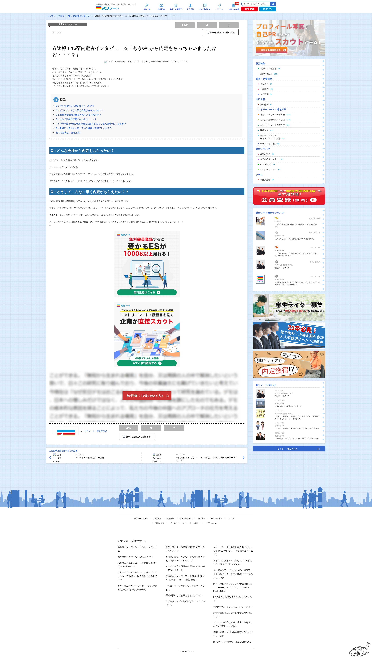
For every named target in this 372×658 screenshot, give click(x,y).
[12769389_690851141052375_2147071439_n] (289, 307)
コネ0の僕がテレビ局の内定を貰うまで (289, 406)
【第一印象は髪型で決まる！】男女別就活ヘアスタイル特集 (296, 438)
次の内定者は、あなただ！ (69, 132)
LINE (128, 428)
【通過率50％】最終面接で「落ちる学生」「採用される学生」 (296, 225)
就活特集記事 (279, 236)
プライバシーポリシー (178, 523)
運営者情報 (159, 523)
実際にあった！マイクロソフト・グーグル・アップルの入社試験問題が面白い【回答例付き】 (297, 283)
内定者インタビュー (82, 15)
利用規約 (196, 523)
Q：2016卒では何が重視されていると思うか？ (78, 114)
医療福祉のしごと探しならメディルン (184, 595)
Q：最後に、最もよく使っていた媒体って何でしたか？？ (84, 128)
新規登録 (249, 9)
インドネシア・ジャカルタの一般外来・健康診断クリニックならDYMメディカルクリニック (233, 573)
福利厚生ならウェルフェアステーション (233, 606)
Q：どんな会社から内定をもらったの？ (75, 105)
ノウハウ (231, 518)
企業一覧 (157, 518)
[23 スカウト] (289, 37)
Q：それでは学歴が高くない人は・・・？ (76, 119)
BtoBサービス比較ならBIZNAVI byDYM (232, 641)
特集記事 (170, 518)
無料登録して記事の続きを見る (145, 396)
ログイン (267, 9)
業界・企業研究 (186, 518)
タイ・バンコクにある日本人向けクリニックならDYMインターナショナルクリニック (233, 550)
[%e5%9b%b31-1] (289, 364)
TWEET (151, 428)
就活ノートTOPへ (141, 518)
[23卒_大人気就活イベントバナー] (289, 335)
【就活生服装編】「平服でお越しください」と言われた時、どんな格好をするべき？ (297, 254)
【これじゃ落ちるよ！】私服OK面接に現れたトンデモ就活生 (297, 428)
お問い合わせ (211, 523)
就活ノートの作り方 (282, 268)
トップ (50, 15)
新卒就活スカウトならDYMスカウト (135, 556)
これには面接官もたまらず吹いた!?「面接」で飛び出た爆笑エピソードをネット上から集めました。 (297, 417)
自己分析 (201, 518)
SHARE (174, 428)
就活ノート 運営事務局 (95, 431)
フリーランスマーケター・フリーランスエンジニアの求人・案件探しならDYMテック (137, 576)
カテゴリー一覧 (63, 15)
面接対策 (278, 221)
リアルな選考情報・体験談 (284, 265)
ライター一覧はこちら (287, 448)
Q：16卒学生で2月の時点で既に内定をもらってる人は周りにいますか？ (91, 123)
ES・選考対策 (216, 518)
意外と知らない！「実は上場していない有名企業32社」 (295, 239)
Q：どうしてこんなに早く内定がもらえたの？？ (79, 110)
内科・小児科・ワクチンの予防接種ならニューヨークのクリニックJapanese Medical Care (233, 587)
